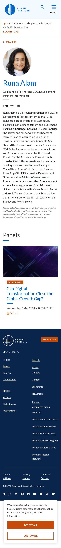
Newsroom (37, 393)
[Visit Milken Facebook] (22, 494)
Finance (7, 397)
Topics (6, 359)
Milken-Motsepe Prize (43, 433)
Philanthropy (9, 404)
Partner (36, 402)
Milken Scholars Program (45, 440)
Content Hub (9, 379)
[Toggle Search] (42, 7)
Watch (14, 313)
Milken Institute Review (44, 426)
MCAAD (36, 412)
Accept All (31, 525)
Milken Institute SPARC (44, 447)
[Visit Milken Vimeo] (28, 494)
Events (6, 366)
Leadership (37, 386)
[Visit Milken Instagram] (10, 494)
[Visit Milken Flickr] (41, 494)
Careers (36, 372)
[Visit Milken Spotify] (47, 494)
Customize (31, 535)
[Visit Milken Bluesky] (53, 494)
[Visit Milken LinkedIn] (4, 494)
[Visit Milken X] (16, 494)
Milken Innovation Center (45, 419)
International (9, 410)
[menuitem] (16, 359)
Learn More (10, 31)
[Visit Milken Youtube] (34, 494)
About (35, 367)
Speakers (11, 42)
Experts (7, 372)
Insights (36, 359)
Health (6, 390)
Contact (36, 379)
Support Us (49, 339)
